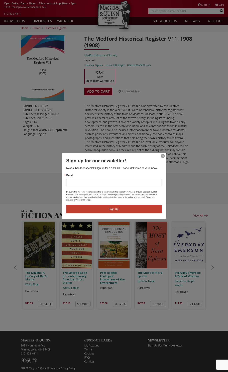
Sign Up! (114, 209)
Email (69, 175)
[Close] (163, 156)
